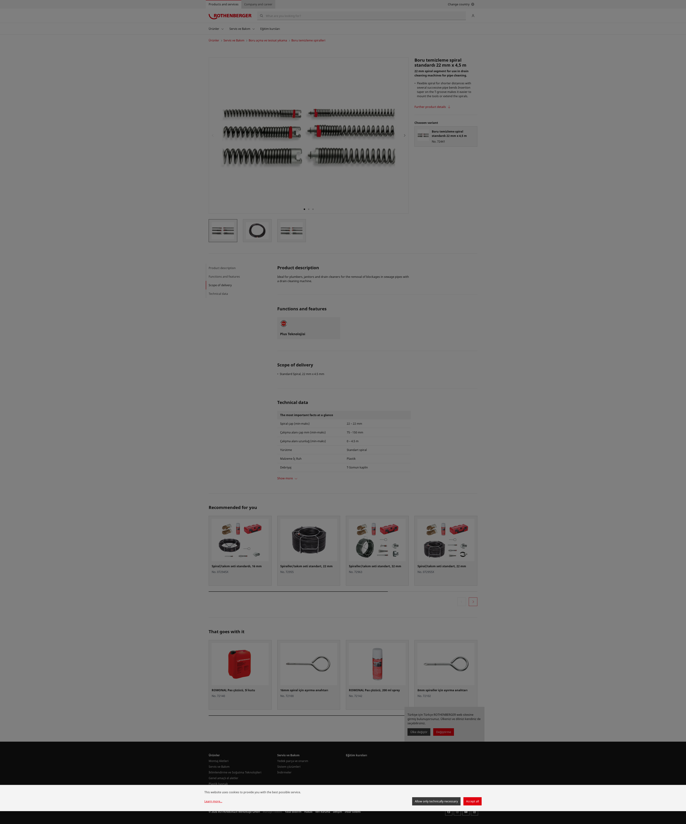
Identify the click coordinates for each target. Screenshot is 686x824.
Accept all (472, 801)
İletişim (337, 811)
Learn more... (213, 801)
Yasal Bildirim (293, 811)
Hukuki (308, 811)
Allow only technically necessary (436, 801)
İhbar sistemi (353, 811)
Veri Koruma (322, 811)
